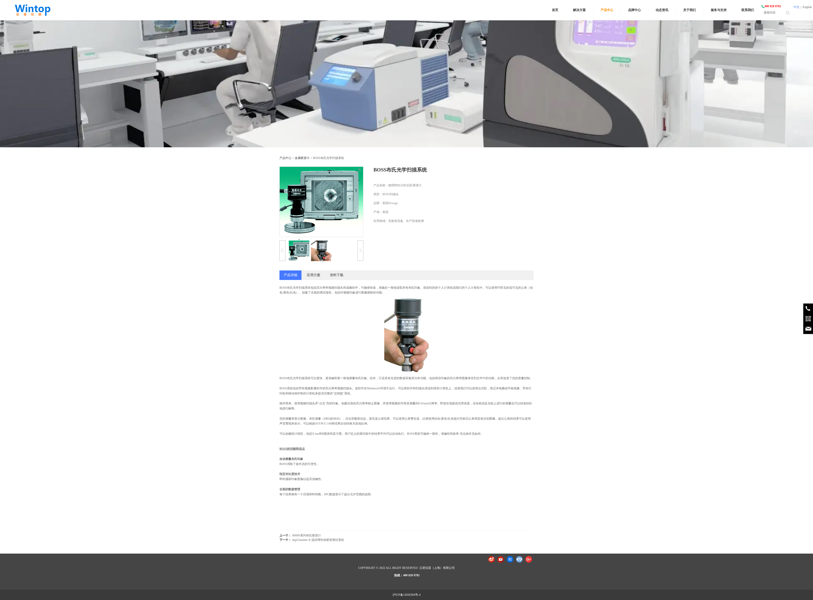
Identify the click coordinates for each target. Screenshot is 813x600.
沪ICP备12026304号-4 (406, 594)
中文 (796, 7)
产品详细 (290, 275)
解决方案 (579, 10)
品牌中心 (634, 10)
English (807, 7)
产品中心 (607, 10)
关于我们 (689, 10)
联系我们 (747, 10)
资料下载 (336, 275)
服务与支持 (719, 10)
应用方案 (313, 275)
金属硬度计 (302, 158)
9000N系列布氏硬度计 (306, 535)
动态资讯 (662, 10)
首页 (555, 10)
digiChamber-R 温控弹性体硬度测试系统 (318, 540)
